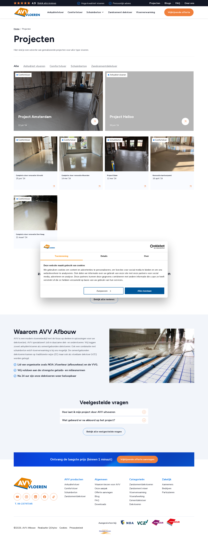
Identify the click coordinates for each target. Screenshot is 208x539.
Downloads (100, 504)
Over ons (189, 3)
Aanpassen (102, 291)
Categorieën (136, 479)
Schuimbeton (93, 12)
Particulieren (168, 492)
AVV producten (73, 479)
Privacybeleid (76, 527)
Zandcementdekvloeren (141, 484)
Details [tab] (104, 256)
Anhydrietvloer (55, 12)
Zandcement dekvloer (120, 12)
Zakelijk (166, 479)
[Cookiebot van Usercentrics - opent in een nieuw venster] (152, 247)
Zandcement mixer (138, 488)
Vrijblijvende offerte (179, 12)
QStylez (53, 527)
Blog (97, 496)
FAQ (177, 3)
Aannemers (167, 484)
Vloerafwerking (136, 496)
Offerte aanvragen (104, 492)
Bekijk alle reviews (46, 3)
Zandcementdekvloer (75, 496)
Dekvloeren (135, 504)
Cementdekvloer (137, 500)
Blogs (168, 3)
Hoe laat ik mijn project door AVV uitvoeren (88, 412)
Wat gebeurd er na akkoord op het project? (88, 420)
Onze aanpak (101, 488)
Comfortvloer (75, 12)
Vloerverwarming (145, 12)
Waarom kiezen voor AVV (107, 484)
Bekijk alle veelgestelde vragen (104, 431)
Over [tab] (146, 256)
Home (16, 29)
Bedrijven (166, 488)
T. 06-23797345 (24, 503)
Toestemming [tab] (61, 256)
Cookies (63, 527)
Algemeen (101, 479)
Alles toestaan (145, 291)
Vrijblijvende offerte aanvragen (137, 459)
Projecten (154, 3)
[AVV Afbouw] (27, 12)
